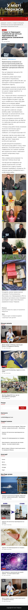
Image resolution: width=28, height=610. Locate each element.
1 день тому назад (6, 348)
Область (4, 30)
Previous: (13, 309)
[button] (2, 18)
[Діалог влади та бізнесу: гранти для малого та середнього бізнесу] (14, 334)
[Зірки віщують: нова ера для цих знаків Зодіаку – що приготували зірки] (14, 561)
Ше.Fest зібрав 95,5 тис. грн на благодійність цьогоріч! (10, 395)
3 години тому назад (7, 524)
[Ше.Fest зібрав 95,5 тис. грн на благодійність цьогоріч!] (14, 384)
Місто (3, 462)
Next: (12, 315)
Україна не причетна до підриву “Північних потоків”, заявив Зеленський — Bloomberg (14, 427)
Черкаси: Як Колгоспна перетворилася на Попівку (13, 433)
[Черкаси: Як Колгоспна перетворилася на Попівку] (14, 511)
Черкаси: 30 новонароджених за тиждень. (13, 438)
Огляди (4, 467)
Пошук (3, 403)
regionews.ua (12, 59)
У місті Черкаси (14, 7)
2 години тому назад (7, 498)
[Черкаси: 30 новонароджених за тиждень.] (14, 537)
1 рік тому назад (6, 41)
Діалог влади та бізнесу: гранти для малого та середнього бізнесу (12, 345)
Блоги (3, 459)
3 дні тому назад (6, 398)
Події (3, 470)
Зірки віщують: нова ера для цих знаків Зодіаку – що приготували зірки (12, 443)
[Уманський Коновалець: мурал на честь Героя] (14, 359)
